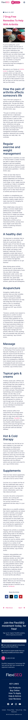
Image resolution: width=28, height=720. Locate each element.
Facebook (11, 586)
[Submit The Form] (9, 658)
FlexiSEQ (16, 418)
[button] (24, 2)
